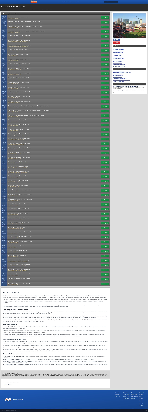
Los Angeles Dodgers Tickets (118, 51)
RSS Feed (133, 398)
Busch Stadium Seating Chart (118, 71)
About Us (117, 392)
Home (31, 9)
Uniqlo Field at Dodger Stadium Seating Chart (122, 72)
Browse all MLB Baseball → (119, 66)
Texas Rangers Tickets (117, 57)
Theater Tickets (126, 396)
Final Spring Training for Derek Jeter (121, 90)
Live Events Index (134, 396)
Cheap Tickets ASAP (6, 410)
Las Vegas (141, 394)
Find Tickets (105, 17)
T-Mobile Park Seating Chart (118, 81)
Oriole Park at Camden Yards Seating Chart (121, 80)
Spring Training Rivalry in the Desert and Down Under (125, 86)
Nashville (141, 403)
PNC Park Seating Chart (117, 77)
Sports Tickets (34, 9)
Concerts (70, 1)
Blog (132, 392)
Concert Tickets (126, 394)
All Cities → (141, 405)
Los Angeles (141, 400)
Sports (64, 1)
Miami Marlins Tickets (117, 61)
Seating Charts (134, 394)
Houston (141, 401)
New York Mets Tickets (117, 63)
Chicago (141, 398)
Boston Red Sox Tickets (117, 54)
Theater (76, 1)
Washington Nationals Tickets (119, 64)
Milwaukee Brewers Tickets (118, 60)
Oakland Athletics (8, 385)
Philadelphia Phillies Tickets (118, 58)
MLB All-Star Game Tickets (118, 48)
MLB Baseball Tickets (41, 9)
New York (141, 396)
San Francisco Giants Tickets (118, 49)
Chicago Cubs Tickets (117, 55)
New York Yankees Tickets (118, 52)
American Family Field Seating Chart (120, 78)
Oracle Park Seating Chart (118, 75)
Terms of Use (117, 396)
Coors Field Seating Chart (118, 74)
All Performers (126, 398)
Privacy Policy (117, 394)
